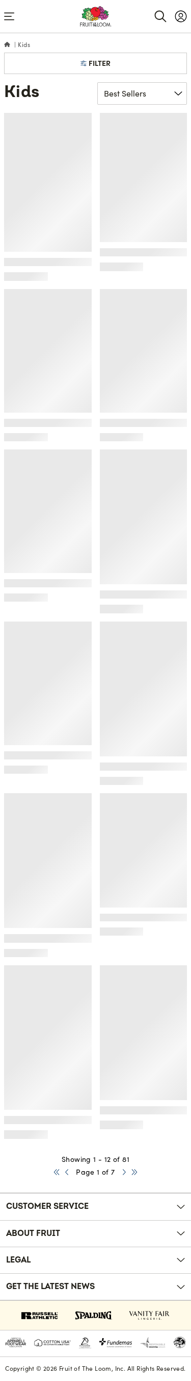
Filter (100, 63)
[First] (56, 1172)
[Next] (124, 1172)
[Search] (160, 16)
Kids (24, 45)
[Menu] (9, 16)
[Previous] (67, 1172)
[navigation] (181, 16)
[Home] (7, 45)
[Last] (134, 1172)
